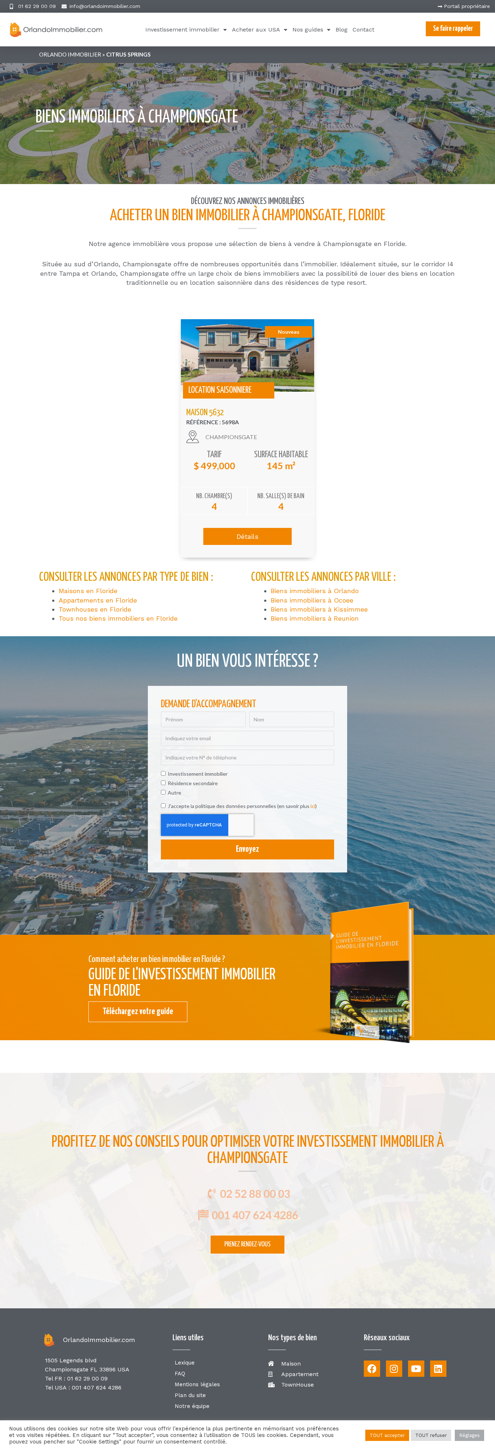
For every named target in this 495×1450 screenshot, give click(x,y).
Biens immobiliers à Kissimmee (319, 609)
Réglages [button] (469, 1435)
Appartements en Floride (98, 600)
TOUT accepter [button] (387, 1435)
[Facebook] (372, 1369)
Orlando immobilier (70, 54)
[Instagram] (394, 1369)
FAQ (180, 1373)
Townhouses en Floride (95, 609)
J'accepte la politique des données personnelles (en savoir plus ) (242, 806)
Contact (363, 29)
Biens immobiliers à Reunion (315, 618)
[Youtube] (416, 1369)
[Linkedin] (438, 1369)
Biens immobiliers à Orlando (315, 591)
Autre (174, 792)
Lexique (185, 1362)
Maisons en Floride (88, 591)
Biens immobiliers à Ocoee (312, 600)
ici (313, 806)
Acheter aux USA (256, 29)
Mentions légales (197, 1384)
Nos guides (307, 29)
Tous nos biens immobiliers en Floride (118, 618)
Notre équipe (192, 1406)
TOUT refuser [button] (431, 1435)
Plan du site (190, 1395)
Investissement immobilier (182, 29)
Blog (342, 29)
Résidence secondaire (193, 783)
